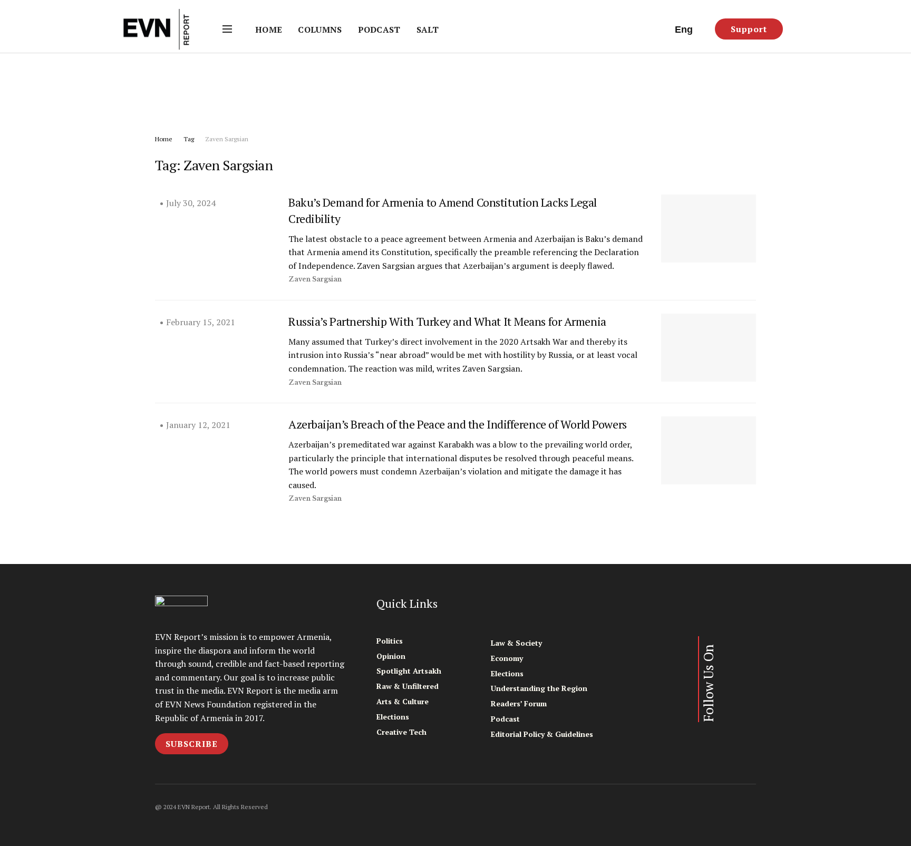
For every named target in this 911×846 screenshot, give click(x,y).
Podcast (379, 29)
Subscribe (192, 744)
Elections (392, 717)
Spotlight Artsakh (408, 671)
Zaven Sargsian (226, 139)
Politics (389, 641)
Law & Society (516, 643)
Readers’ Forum (519, 703)
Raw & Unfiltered (407, 686)
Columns (320, 29)
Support (749, 29)
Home (268, 29)
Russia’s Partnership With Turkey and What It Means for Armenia (447, 321)
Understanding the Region (539, 688)
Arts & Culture (402, 701)
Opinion (390, 656)
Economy (507, 658)
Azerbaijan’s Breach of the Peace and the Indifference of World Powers (457, 424)
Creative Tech (401, 732)
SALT (427, 29)
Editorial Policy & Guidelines (542, 734)
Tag (188, 139)
